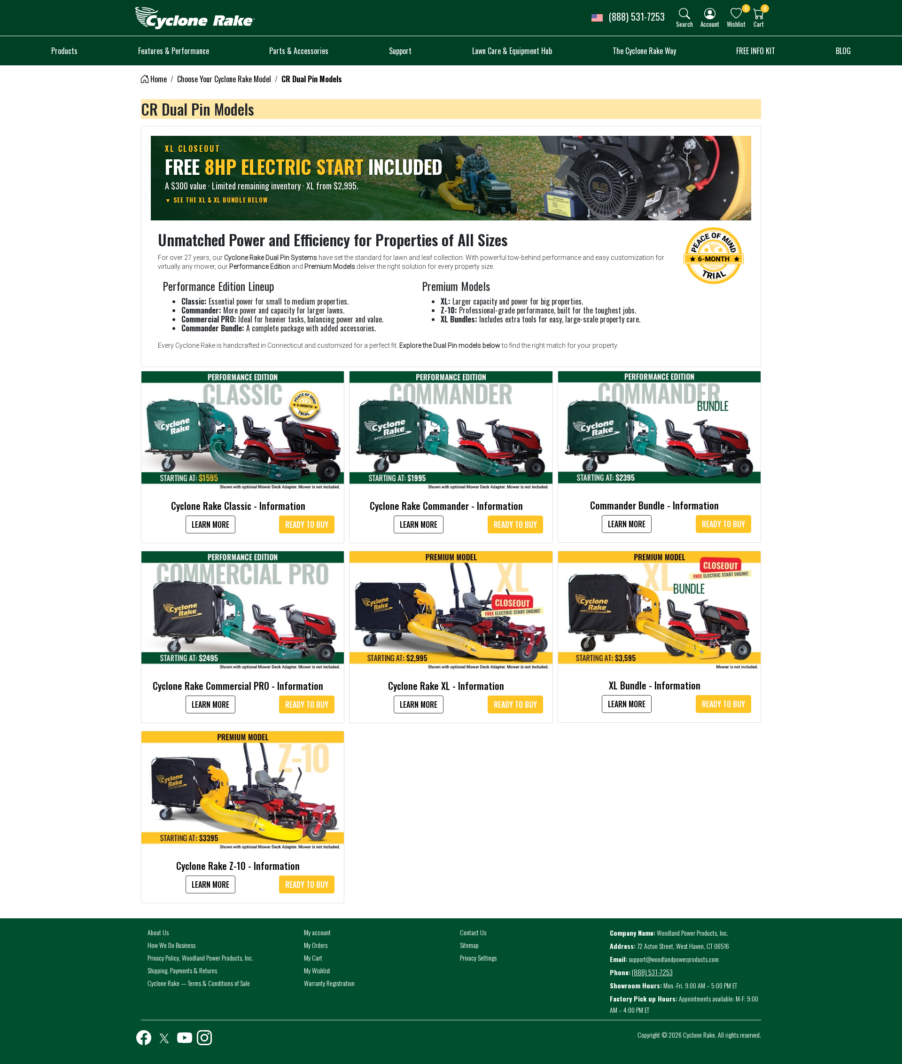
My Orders (315, 945)
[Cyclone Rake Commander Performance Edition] (451, 429)
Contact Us (473, 932)
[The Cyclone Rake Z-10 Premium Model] (242, 789)
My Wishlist (317, 970)
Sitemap (469, 945)
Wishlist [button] (736, 23)
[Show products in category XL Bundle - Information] (659, 609)
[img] (684, 13)
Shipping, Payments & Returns (182, 970)
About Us (158, 932)
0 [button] (746, 8)
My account (317, 932)
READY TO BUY (306, 524)
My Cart (313, 957)
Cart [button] (759, 23)
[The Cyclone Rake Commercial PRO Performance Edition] (242, 609)
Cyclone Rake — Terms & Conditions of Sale (199, 983)
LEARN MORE (210, 524)
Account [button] (709, 23)
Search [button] (684, 23)
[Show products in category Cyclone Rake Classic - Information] (242, 429)
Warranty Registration (329, 983)
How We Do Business (171, 945)
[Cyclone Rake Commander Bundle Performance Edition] (659, 429)
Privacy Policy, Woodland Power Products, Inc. (200, 957)
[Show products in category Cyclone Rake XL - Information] (451, 609)
